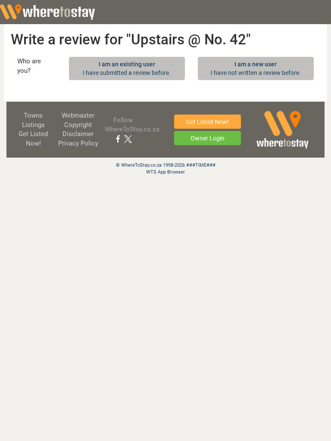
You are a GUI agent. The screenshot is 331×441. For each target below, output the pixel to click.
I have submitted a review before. (127, 68)
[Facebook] (118, 139)
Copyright (78, 125)
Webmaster (78, 115)
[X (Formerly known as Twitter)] (128, 139)
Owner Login (207, 138)
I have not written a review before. (256, 68)
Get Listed (207, 121)
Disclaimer (78, 134)
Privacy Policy (78, 143)
